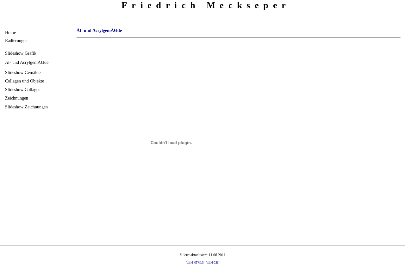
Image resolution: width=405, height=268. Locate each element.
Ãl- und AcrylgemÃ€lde (26, 62)
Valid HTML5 (195, 262)
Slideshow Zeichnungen (26, 106)
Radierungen (16, 40)
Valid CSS (212, 262)
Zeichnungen (16, 97)
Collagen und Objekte (24, 80)
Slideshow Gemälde (22, 72)
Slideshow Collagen (22, 89)
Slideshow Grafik (20, 53)
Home (10, 32)
